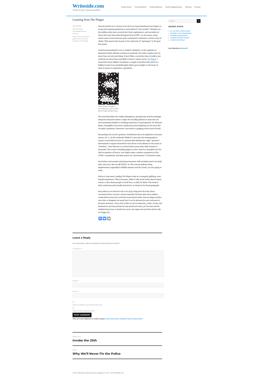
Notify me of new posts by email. (84, 311)
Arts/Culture (126, 7)
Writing (188, 7)
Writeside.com (88, 6)
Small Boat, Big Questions (179, 35)
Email (76, 291)
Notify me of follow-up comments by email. (87, 305)
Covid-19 (85, 39)
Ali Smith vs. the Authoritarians (181, 33)
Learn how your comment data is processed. (124, 319)
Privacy (197, 7)
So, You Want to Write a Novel (180, 31)
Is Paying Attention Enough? (180, 38)
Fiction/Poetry (141, 7)
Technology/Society (173, 7)
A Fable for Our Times (177, 40)
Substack (184, 48)
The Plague (84, 41)
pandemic (76, 41)
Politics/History (156, 7)
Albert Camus (77, 36)
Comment (77, 249)
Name (76, 281)
